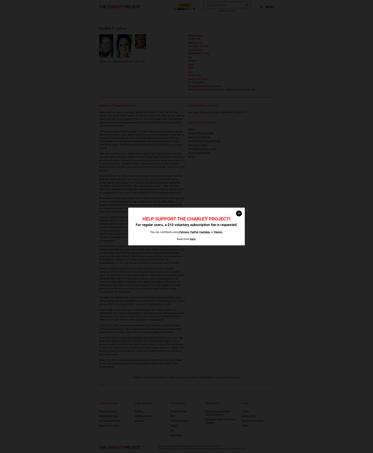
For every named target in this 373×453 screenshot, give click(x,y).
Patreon (184, 232)
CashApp (204, 232)
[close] (239, 213)
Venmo (218, 232)
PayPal (194, 232)
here (193, 239)
